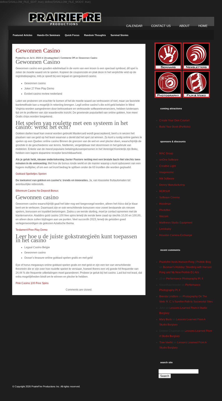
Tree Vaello (166, 342)
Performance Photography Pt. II (184, 278)
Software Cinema (169, 197)
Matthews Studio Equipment (175, 222)
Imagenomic (166, 172)
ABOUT (184, 26)
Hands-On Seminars (48, 35)
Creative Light (167, 166)
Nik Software (166, 178)
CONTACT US (161, 26)
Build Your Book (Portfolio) (174, 126)
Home (202, 26)
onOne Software (168, 159)
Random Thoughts (95, 35)
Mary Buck (165, 319)
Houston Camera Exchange (175, 235)
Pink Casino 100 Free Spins (32, 283)
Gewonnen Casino (38, 50)
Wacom (163, 216)
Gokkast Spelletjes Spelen (31, 173)
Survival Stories (119, 35)
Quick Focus (72, 35)
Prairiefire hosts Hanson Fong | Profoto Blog (185, 261)
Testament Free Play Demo (31, 229)
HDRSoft (164, 191)
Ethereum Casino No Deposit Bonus (37, 190)
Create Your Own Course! (174, 120)
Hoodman (165, 203)
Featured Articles (22, 35)
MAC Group (166, 153)
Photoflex (164, 210)
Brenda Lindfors (168, 296)
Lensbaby (165, 228)
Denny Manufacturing (172, 184)
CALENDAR (134, 26)
